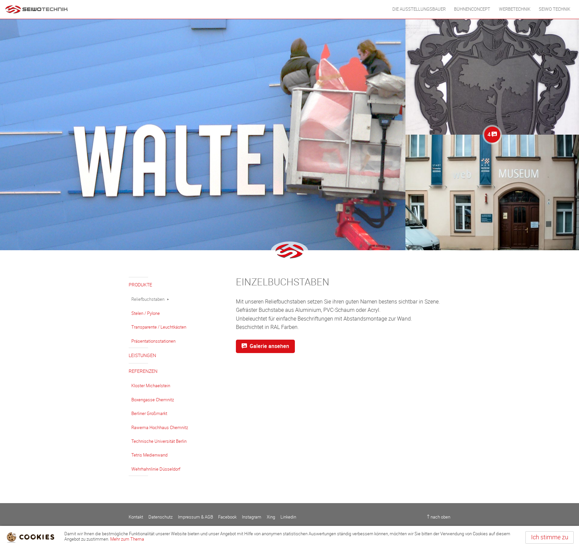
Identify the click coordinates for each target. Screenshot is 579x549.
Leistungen (142, 355)
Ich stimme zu (549, 537)
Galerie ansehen (269, 346)
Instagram (251, 517)
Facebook (227, 517)
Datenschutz (160, 517)
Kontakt (136, 517)
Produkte (140, 285)
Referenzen (143, 371)
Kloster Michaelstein (150, 385)
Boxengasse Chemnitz (152, 399)
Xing (271, 517)
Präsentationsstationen (153, 341)
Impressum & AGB (195, 517)
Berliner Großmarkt (149, 413)
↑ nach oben (438, 517)
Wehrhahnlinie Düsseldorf (155, 469)
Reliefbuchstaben (148, 299)
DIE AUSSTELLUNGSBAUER (419, 9)
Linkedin (288, 517)
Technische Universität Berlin (159, 441)
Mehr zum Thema (127, 539)
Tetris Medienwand (149, 455)
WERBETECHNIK (514, 9)
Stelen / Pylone (145, 313)
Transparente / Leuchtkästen (158, 327)
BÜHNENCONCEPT (472, 9)
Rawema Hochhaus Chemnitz (159, 427)
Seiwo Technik (554, 9)
